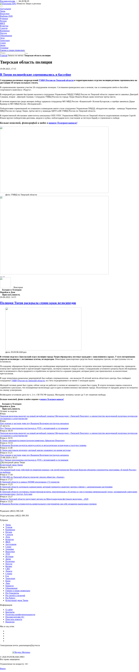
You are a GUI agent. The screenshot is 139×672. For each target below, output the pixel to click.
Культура (4, 26)
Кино (7, 581)
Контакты (10, 612)
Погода (3, 33)
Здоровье (4, 48)
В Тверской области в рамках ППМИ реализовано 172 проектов (29, 482)
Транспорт (5, 40)
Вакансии (10, 622)
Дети (2, 38)
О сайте (9, 609)
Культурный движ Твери (16, 600)
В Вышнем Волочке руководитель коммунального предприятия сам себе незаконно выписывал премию (48, 504)
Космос (8, 566)
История (9, 556)
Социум (3, 28)
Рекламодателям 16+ (14, 617)
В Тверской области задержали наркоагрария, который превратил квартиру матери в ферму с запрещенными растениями (56, 487)
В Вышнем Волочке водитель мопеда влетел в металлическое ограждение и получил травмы (43, 445)
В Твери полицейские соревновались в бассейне (35, 74)
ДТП (7, 554)
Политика (10, 561)
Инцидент (5, 13)
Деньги (8, 571)
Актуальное (5, 9)
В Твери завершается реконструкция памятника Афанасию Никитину (32, 440)
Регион (3, 21)
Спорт (3, 43)
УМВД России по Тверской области (56, 80)
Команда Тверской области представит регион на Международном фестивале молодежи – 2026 (44, 499)
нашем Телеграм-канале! (52, 399)
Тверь (2, 11)
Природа (9, 586)
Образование (6, 35)
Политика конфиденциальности (20, 614)
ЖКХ (2, 23)
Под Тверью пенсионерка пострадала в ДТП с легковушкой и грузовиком (34, 428)
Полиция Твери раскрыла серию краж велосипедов (38, 303)
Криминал (5, 31)
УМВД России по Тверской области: (28, 380)
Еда (7, 576)
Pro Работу (10, 598)
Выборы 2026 (6, 16)
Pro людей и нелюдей (15, 595)
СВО (7, 569)
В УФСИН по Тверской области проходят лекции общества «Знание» (32, 477)
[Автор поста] (5, 287)
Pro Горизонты (12, 593)
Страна (8, 573)
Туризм (8, 527)
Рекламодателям (7, 1)
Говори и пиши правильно (12, 50)
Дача (7, 583)
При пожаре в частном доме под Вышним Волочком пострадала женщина (34, 423)
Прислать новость (13, 619)
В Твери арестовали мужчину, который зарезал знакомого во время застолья (35, 450)
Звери (2, 45)
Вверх (3, 668)
